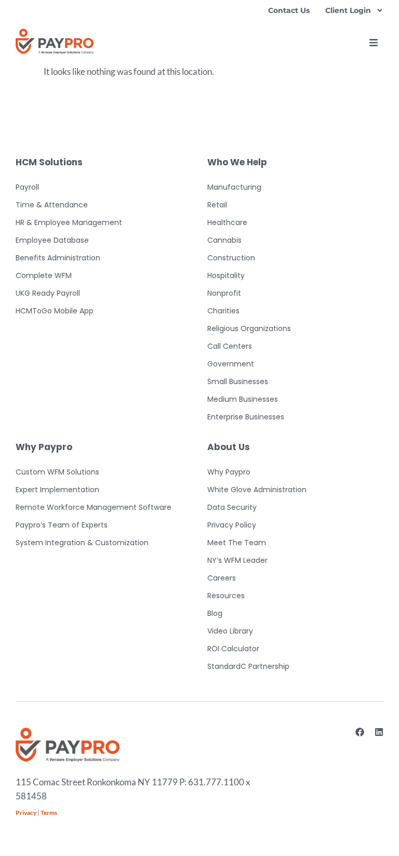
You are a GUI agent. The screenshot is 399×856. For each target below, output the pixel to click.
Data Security (232, 507)
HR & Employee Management (69, 222)
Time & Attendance (52, 205)
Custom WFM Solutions (57, 472)
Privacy (26, 813)
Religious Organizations (249, 328)
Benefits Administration (58, 258)
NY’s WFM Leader (237, 560)
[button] (373, 42)
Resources (226, 595)
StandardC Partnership (248, 666)
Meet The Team (236, 542)
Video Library (230, 631)
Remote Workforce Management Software (93, 507)
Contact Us (289, 10)
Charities (223, 311)
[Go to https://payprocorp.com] (55, 41)
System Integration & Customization (82, 542)
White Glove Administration (257, 489)
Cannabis (224, 240)
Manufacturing (234, 187)
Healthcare (227, 222)
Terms (49, 813)
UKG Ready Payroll (48, 293)
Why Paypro (228, 472)
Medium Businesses (242, 399)
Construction (231, 258)
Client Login (348, 10)
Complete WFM (44, 275)
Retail (217, 205)
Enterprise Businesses (245, 417)
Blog (214, 613)
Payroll (27, 187)
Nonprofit (224, 293)
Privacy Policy (231, 525)
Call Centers (229, 346)
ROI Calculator (233, 648)
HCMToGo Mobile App (55, 311)
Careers (221, 578)
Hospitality (226, 275)
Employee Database (52, 240)
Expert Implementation (57, 489)
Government (230, 364)
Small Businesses (237, 381)
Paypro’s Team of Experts (62, 525)
